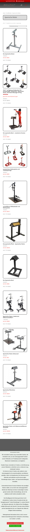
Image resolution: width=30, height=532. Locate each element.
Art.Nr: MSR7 (14, 134)
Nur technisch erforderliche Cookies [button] (15, 523)
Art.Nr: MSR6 (8, 282)
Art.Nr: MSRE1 (11, 319)
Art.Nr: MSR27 (9, 391)
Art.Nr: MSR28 (15, 428)
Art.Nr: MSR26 (14, 245)
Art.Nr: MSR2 (8, 55)
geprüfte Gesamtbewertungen (10, 96)
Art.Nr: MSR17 (11, 209)
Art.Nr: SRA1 (10, 355)
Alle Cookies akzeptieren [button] (15, 525)
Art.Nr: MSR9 (11, 171)
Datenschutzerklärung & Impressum (15, 530)
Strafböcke (8, 13)
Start (4, 13)
